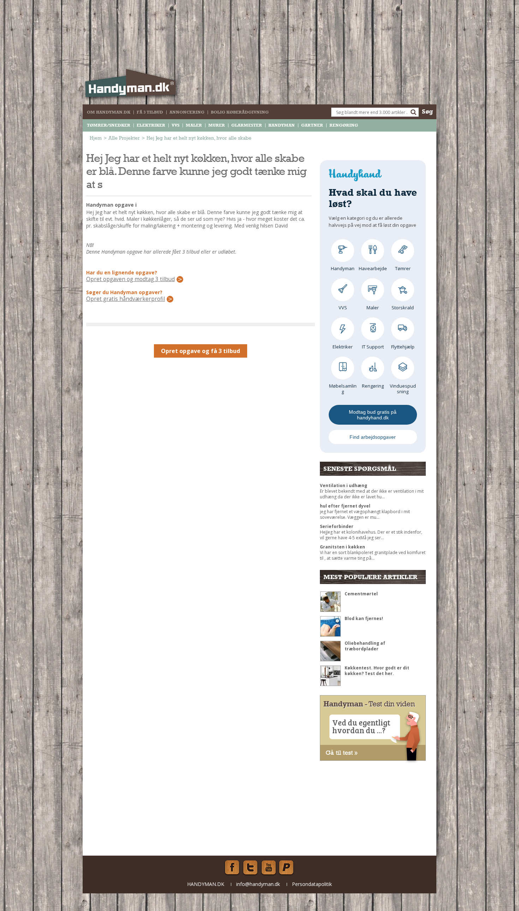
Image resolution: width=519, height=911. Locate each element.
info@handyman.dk (258, 884)
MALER (194, 125)
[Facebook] (231, 867)
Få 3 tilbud (150, 112)
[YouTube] (268, 867)
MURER (216, 125)
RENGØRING (343, 125)
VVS (175, 125)
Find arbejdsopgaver (373, 437)
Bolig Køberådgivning (240, 112)
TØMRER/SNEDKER (108, 125)
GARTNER (312, 125)
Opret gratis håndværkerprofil (125, 299)
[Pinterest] (287, 867)
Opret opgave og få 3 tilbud (200, 351)
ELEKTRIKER (151, 125)
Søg (427, 111)
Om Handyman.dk (108, 112)
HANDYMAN (281, 125)
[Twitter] (250, 867)
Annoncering (186, 112)
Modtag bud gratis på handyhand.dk (372, 414)
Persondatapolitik (312, 884)
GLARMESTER (246, 125)
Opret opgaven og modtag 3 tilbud (130, 279)
